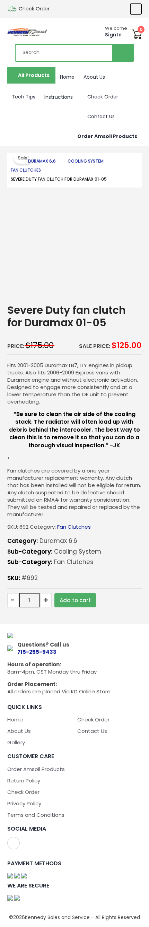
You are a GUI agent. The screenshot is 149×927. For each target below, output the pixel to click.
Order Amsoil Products (107, 136)
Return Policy (23, 780)
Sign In (113, 34)
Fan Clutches (26, 170)
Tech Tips (23, 96)
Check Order (34, 8)
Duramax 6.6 (42, 161)
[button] (75, 96)
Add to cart (75, 600)
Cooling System (86, 161)
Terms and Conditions (35, 814)
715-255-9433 (36, 652)
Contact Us (101, 116)
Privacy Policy (24, 803)
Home (67, 76)
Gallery (16, 742)
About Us (94, 76)
